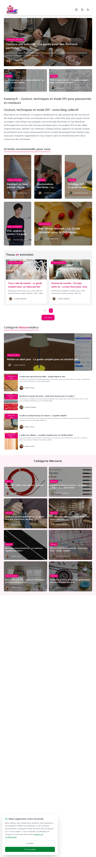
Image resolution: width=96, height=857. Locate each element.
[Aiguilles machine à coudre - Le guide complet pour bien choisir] (70, 482)
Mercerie (41, 180)
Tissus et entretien (15, 180)
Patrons (9, 76)
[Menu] (76, 9)
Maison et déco (45, 224)
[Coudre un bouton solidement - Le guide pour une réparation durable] (25, 513)
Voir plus (48, 317)
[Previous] (45, 311)
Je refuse (30, 843)
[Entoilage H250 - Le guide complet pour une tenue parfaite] (78, 177)
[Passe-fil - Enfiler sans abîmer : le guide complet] (25, 482)
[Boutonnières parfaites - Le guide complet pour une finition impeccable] (48, 177)
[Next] (51, 311)
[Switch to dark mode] (88, 9)
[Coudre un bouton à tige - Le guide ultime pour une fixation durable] (70, 576)
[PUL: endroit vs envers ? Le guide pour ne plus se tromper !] (17, 223)
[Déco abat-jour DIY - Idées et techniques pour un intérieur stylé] (25, 576)
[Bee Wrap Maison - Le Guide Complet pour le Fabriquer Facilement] (63, 223)
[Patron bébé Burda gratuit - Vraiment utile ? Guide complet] (70, 545)
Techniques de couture (15, 40)
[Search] (82, 9)
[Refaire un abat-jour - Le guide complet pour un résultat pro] (48, 352)
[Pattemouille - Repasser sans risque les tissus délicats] (70, 513)
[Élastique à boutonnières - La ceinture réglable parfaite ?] (25, 545)
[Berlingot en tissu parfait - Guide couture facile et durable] (17, 177)
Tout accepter (30, 849)
